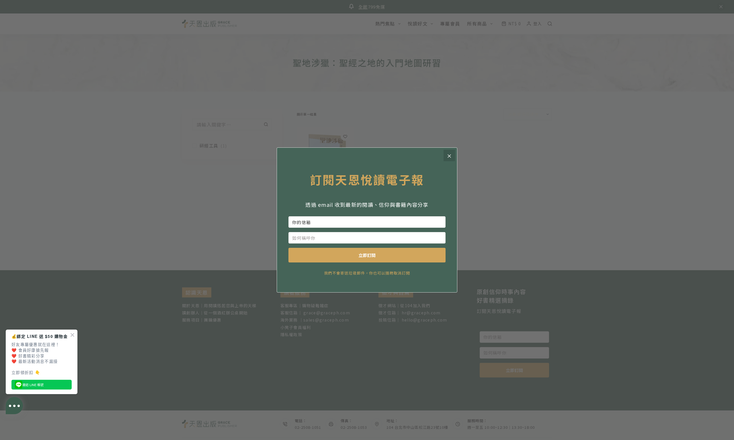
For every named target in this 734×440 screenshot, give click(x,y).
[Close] (449, 155)
